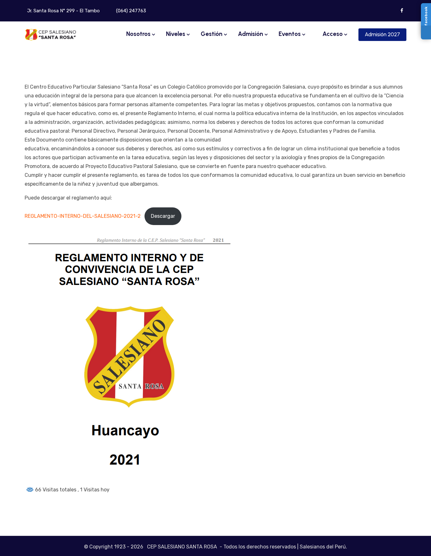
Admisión (250, 34)
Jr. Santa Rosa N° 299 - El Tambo (63, 11)
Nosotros (138, 34)
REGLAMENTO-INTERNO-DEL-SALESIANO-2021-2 (83, 216)
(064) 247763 (130, 11)
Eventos (290, 34)
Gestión (211, 34)
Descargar (163, 216)
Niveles (175, 34)
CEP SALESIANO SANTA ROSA (182, 547)
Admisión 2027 (382, 34)
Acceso (332, 34)
